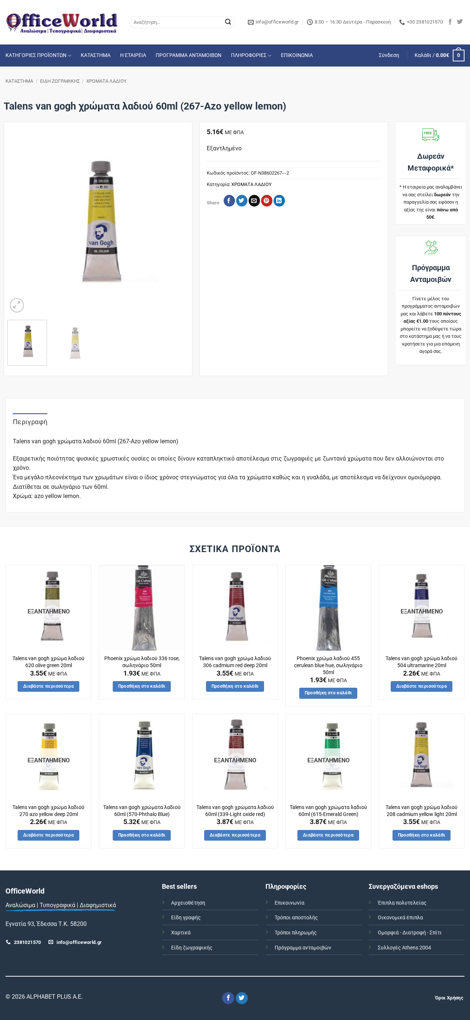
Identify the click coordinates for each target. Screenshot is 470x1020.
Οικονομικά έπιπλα (400, 918)
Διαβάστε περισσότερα (48, 686)
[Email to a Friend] (254, 201)
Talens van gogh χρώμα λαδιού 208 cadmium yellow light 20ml (422, 810)
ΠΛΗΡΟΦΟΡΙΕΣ (249, 55)
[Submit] (228, 22)
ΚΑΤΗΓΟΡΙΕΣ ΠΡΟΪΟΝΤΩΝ (36, 55)
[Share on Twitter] (241, 201)
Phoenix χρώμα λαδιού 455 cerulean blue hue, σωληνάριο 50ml (328, 665)
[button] (389, 55)
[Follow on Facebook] (450, 22)
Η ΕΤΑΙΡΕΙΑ (133, 55)
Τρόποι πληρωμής (296, 933)
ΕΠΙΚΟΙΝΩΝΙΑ (297, 55)
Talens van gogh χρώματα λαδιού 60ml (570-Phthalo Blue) (142, 810)
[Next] (175, 223)
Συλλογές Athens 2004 (404, 948)
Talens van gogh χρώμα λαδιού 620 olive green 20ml (48, 662)
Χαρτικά (181, 933)
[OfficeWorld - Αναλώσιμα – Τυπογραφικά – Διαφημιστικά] (62, 22)
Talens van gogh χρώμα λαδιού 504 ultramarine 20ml (422, 662)
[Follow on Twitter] (460, 22)
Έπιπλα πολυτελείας (402, 903)
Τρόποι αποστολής (296, 918)
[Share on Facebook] (229, 201)
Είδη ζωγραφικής (192, 948)
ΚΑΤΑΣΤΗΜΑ (96, 55)
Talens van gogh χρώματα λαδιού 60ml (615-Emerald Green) (328, 810)
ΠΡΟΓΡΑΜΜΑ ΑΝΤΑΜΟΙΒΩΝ (188, 55)
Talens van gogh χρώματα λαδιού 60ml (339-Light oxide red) (235, 810)
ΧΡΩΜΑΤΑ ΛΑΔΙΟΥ (106, 81)
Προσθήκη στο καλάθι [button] (142, 686)
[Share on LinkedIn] (279, 201)
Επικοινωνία (289, 903)
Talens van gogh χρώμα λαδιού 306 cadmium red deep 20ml (235, 662)
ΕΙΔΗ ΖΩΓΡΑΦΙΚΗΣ (60, 81)
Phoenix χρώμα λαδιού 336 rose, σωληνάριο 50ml (142, 662)
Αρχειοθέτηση (188, 903)
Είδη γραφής (186, 918)
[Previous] (20, 223)
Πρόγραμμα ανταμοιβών (303, 948)
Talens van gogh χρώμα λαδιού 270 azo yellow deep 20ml (48, 810)
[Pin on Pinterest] (266, 201)
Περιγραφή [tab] (30, 422)
